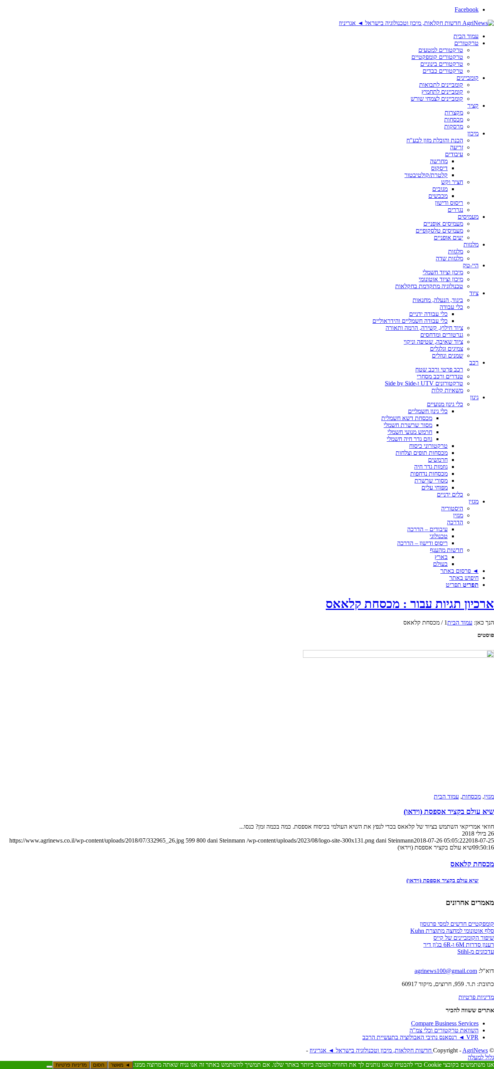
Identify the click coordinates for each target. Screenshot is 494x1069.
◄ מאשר (120, 1065)
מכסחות (471, 796)
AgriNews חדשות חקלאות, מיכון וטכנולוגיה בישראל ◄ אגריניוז (399, 1050)
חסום (99, 1065)
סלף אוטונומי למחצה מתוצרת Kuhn (452, 930)
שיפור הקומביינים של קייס (463, 937)
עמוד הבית (446, 796)
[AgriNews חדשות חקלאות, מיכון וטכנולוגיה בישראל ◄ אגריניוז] (416, 22)
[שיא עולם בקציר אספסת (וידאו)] (398, 721)
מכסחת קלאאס (472, 864)
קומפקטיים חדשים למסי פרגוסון (457, 923)
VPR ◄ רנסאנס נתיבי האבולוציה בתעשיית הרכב (420, 1037)
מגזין (489, 796)
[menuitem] (239, 36)
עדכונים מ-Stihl (475, 951)
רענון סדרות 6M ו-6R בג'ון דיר (458, 944)
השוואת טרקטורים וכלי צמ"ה (444, 1030)
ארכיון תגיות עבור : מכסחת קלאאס (410, 604)
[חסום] (49, 1067)
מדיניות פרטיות (476, 997)
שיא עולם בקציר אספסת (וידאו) (449, 811)
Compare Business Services (445, 1023)
